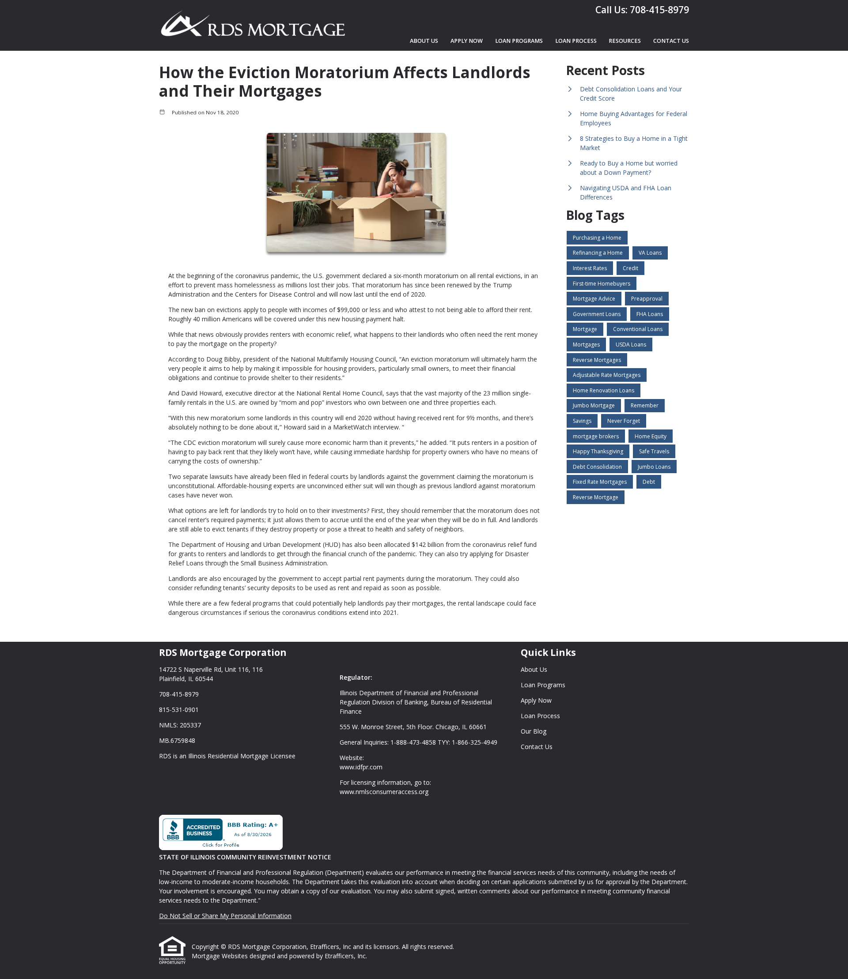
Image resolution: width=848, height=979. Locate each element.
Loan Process (576, 41)
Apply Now (466, 41)
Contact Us (671, 41)
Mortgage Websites (221, 956)
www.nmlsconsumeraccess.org (384, 791)
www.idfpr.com (361, 767)
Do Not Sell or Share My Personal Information (225, 915)
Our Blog (533, 731)
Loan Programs (519, 41)
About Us (424, 41)
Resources (625, 41)
